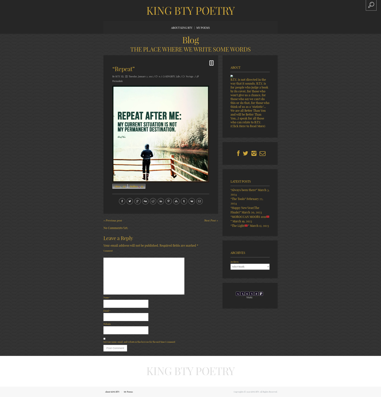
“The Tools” (238, 199)
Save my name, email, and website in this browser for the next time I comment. (139, 342)
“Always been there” (244, 190)
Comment (108, 250)
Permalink (117, 81)
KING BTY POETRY (190, 11)
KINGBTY (170, 76)
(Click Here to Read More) (248, 126)
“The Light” (240, 226)
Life (178, 76)
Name (106, 297)
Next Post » (211, 220)
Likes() (120, 186)
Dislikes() (136, 186)
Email (106, 310)
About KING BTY (181, 27)
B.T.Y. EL (119, 76)
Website (107, 324)
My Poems (203, 27)
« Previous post (112, 220)
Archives (235, 261)
